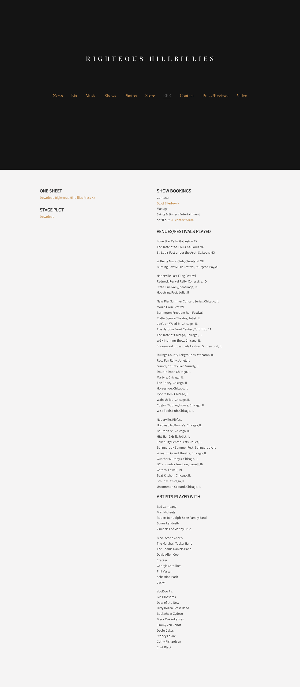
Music (91, 96)
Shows (110, 96)
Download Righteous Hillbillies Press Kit (67, 197)
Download (47, 216)
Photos (130, 96)
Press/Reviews (215, 96)
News (58, 96)
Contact (187, 96)
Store (150, 96)
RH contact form (181, 220)
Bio (74, 96)
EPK (167, 96)
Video (242, 96)
